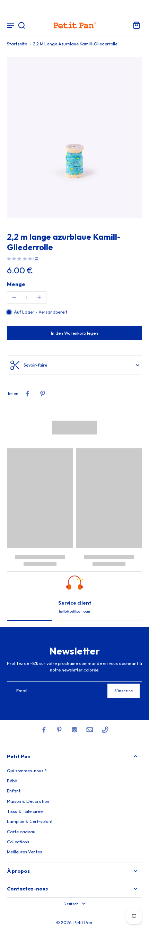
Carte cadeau (21, 831)
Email (21, 690)
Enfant (13, 790)
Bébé (12, 780)
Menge (16, 284)
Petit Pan (82, 922)
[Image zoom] (74, 137)
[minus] (14, 297)
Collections (18, 841)
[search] (21, 25)
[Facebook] (44, 729)
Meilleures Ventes (24, 851)
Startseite (17, 43)
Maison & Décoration (28, 801)
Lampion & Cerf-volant (30, 821)
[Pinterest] (59, 729)
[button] (74, 333)
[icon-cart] (134, 25)
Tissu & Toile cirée (25, 811)
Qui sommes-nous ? (27, 770)
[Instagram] (74, 729)
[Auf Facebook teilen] (27, 393)
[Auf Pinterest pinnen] (42, 393)
